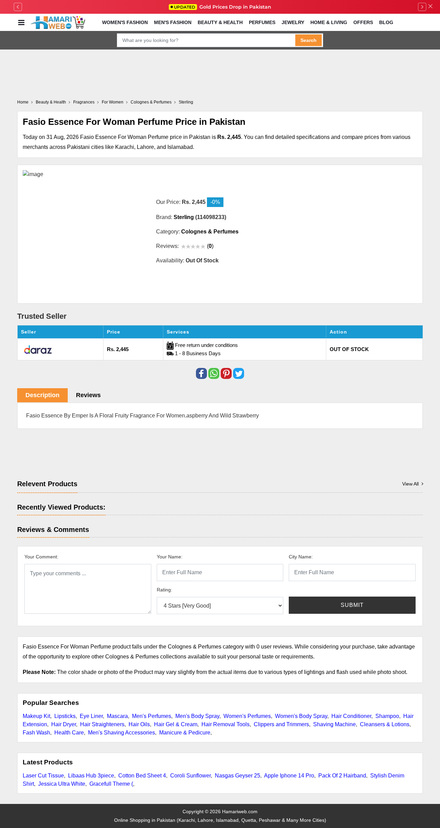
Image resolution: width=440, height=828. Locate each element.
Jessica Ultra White (61, 784)
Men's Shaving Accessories (121, 733)
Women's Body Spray (301, 716)
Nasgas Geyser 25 (237, 775)
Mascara (117, 716)
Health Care (69, 733)
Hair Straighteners (102, 724)
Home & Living (328, 22)
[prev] (18, 7)
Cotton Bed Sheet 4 (142, 775)
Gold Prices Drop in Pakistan (222, 7)
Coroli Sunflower (190, 775)
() (210, 246)
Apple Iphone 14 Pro (289, 775)
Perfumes (262, 22)
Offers (363, 22)
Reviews (88, 395)
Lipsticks (65, 716)
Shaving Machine (334, 724)
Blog (386, 22)
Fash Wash (36, 733)
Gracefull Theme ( (111, 784)
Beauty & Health (220, 22)
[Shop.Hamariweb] (57, 22)
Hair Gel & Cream (175, 724)
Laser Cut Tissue (43, 775)
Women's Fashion (125, 22)
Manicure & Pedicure (184, 733)
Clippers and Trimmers (281, 724)
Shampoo (387, 716)
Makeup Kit (36, 716)
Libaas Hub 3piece (91, 775)
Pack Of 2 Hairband (342, 775)
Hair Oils (139, 724)
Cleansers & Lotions (384, 724)
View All (410, 484)
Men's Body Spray (197, 716)
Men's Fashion (172, 22)
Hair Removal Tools (225, 724)
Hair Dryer (63, 724)
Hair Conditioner (351, 716)
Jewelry (293, 22)
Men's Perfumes (151, 716)
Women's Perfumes (247, 716)
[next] (422, 7)
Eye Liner (91, 716)
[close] (430, 7)
